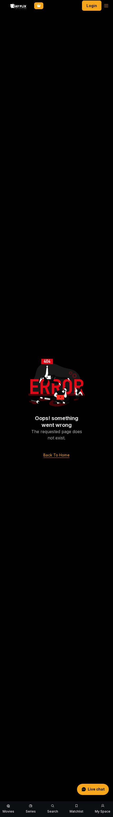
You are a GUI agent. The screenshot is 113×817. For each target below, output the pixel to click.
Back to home (56, 455)
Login (91, 5)
